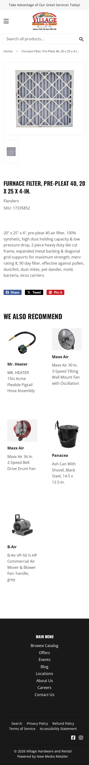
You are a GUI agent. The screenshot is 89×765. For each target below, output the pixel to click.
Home (8, 51)
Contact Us (44, 694)
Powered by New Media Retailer (42, 756)
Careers (44, 687)
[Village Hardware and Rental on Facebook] (73, 738)
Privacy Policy (37, 723)
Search (16, 723)
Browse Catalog (44, 645)
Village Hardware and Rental (49, 751)
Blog (44, 666)
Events (45, 659)
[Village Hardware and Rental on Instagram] (81, 738)
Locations (44, 673)
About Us (44, 680)
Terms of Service (22, 728)
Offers (44, 652)
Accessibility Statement (58, 728)
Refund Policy (63, 723)
